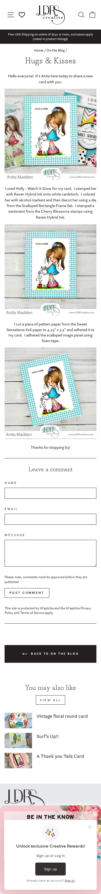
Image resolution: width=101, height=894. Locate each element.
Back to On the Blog (54, 653)
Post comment (26, 593)
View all (50, 700)
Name (11, 483)
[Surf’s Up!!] (18, 740)
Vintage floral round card (62, 716)
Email (11, 509)
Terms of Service (32, 613)
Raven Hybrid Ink (28, 194)
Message (15, 535)
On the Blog (56, 50)
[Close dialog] (96, 810)
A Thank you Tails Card (60, 756)
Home (38, 50)
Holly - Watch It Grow (33, 188)
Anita (45, 76)
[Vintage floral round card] (18, 720)
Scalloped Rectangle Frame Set (47, 205)
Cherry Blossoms (55, 211)
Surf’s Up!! (48, 736)
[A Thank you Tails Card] (18, 760)
